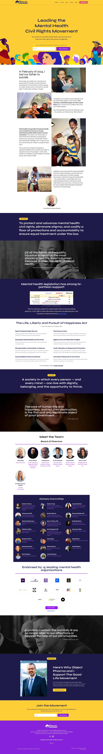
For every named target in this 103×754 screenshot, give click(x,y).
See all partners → (51, 610)
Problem (56, 2)
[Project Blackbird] (34, 590)
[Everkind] (34, 580)
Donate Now (83, 2)
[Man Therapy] (68, 580)
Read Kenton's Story (59, 690)
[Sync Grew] (80, 590)
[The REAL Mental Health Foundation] (40, 599)
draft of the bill (58, 365)
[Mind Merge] (80, 580)
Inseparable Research (56, 305)
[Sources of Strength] (46, 590)
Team (67, 2)
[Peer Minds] (23, 590)
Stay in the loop (63, 48)
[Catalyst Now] (23, 580)
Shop (76, 2)
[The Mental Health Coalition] (63, 599)
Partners (51, 743)
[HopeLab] (57, 580)
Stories (71, 2)
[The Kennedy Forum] (51, 599)
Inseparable (62, 313)
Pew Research (49, 305)
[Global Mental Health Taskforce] (46, 580)
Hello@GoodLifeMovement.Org (59, 730)
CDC (59, 104)
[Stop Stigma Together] (57, 590)
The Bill (62, 2)
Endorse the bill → (51, 607)
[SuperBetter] (68, 590)
